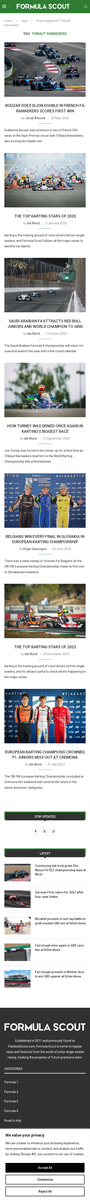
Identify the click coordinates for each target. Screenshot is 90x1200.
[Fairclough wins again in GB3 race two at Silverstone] (17, 952)
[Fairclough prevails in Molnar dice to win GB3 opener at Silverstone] (17, 979)
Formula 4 (11, 1111)
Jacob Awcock (35, 118)
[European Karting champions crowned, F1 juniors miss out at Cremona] (45, 716)
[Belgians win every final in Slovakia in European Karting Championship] (45, 500)
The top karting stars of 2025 (45, 216)
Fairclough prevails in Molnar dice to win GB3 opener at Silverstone (59, 974)
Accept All (45, 1167)
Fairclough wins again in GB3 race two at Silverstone (59, 948)
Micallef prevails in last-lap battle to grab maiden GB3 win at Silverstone (60, 921)
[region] (45, 1164)
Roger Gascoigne (35, 549)
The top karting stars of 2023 (45, 647)
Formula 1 (11, 1082)
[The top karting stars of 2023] (45, 611)
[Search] (85, 6)
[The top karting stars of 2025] (45, 180)
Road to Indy (12, 1120)
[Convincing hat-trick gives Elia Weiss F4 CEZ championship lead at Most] (17, 872)
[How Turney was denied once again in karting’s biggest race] (45, 390)
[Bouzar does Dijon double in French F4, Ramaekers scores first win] (45, 69)
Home (8, 20)
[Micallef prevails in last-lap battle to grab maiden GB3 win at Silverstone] (17, 925)
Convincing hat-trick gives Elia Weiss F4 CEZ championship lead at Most (60, 870)
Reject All (45, 1191)
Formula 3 (11, 1101)
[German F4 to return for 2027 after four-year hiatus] (17, 899)
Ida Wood (33, 223)
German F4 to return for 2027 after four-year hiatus (59, 894)
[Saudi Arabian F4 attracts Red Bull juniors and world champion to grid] (45, 285)
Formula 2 (11, 1092)
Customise (45, 1179)
